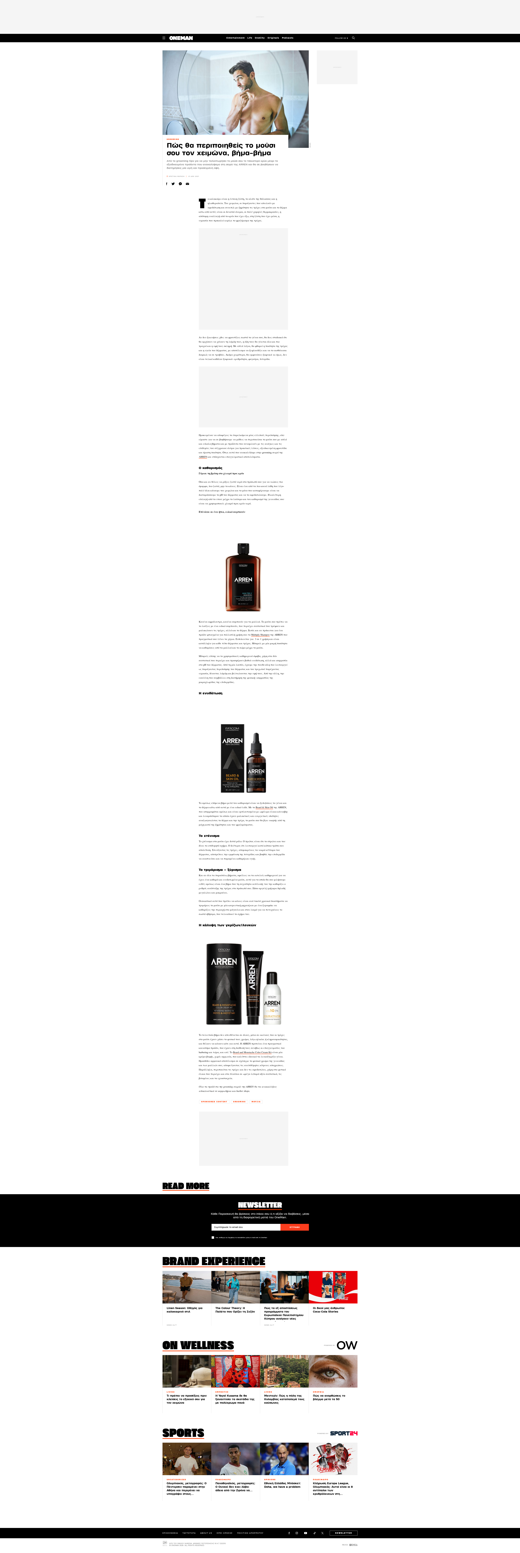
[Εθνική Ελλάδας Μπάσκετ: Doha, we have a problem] (284, 1459)
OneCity (260, 38)
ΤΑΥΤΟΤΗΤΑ (189, 1533)
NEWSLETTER (343, 1533)
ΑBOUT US (206, 1533)
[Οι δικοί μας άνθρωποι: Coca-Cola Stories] (333, 1287)
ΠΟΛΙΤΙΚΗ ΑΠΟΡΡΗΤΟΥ (250, 1533)
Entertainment (235, 38)
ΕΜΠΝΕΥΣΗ (222, 1392)
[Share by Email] (187, 183)
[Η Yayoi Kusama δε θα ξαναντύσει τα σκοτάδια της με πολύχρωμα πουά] (235, 1371)
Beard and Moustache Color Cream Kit (252, 1052)
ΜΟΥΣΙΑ (256, 1102)
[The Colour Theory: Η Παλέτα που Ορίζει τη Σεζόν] (235, 1287)
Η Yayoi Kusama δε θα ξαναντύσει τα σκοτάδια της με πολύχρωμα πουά (234, 1399)
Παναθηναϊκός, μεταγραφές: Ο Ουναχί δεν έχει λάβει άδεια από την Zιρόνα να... (235, 1487)
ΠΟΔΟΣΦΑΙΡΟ (223, 1480)
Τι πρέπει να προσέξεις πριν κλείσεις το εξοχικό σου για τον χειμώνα (187, 1399)
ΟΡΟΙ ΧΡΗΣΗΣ (225, 1533)
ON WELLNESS (198, 1346)
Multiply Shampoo (260, 634)
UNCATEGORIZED (176, 1480)
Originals (273, 38)
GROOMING (173, 139)
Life (249, 38)
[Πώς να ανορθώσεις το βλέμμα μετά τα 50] (333, 1371)
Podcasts (288, 38)
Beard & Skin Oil (264, 807)
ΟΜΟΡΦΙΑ (318, 1392)
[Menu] (163, 38)
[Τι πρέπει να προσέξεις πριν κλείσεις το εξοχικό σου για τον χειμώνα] (186, 1371)
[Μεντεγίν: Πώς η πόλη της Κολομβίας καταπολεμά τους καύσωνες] (284, 1371)
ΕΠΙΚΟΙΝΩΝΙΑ (170, 1533)
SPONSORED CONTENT (214, 1102)
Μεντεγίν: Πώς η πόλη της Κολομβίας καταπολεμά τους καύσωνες (284, 1399)
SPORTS (183, 1433)
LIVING (171, 1392)
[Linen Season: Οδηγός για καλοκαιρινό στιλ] (186, 1287)
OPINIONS (270, 1480)
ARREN (203, 456)
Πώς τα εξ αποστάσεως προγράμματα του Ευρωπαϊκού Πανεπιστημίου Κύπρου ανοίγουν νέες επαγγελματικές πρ (283, 1315)
